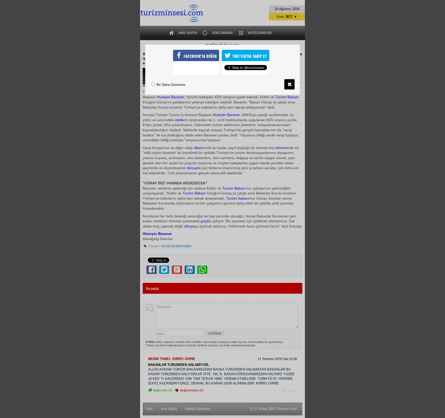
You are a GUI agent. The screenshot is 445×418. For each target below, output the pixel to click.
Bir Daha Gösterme (170, 85)
